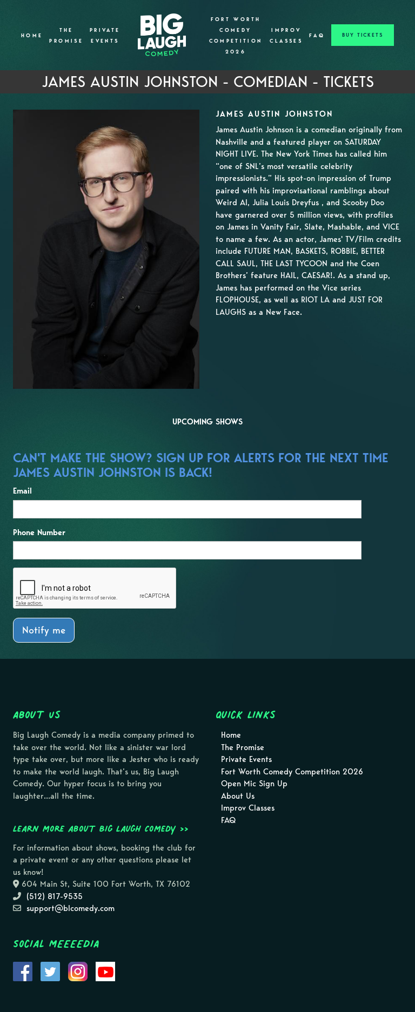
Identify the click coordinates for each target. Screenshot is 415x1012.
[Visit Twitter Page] (50, 970)
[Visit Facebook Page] (22, 970)
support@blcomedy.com (70, 908)
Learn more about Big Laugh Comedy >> (101, 828)
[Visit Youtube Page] (105, 970)
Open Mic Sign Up (254, 783)
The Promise (66, 35)
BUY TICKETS (362, 35)
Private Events (105, 35)
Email (22, 491)
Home (32, 35)
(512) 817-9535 (54, 896)
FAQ (317, 35)
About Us (238, 796)
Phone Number (39, 532)
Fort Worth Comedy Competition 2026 (236, 35)
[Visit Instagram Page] (78, 970)
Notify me (43, 630)
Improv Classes (286, 35)
